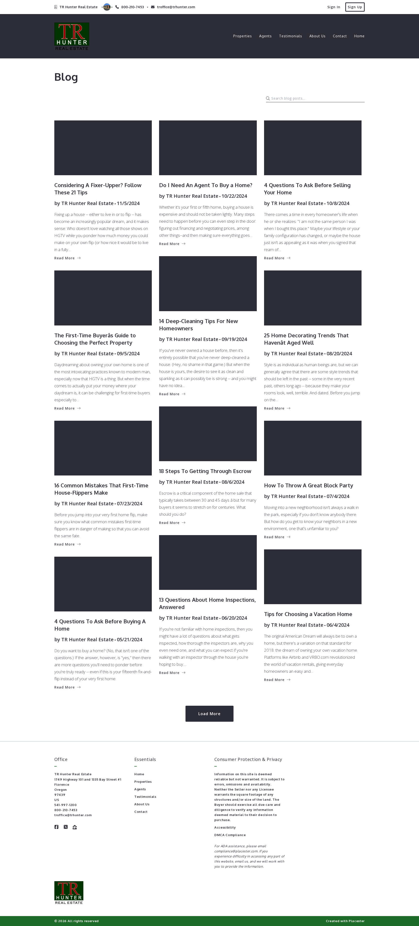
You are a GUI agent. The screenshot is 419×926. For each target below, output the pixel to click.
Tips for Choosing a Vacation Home (308, 613)
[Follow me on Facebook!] (56, 827)
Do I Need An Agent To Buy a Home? (205, 185)
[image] (103, 147)
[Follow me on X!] (66, 827)
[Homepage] (71, 36)
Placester (357, 921)
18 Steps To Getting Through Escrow (205, 470)
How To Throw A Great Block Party (308, 485)
